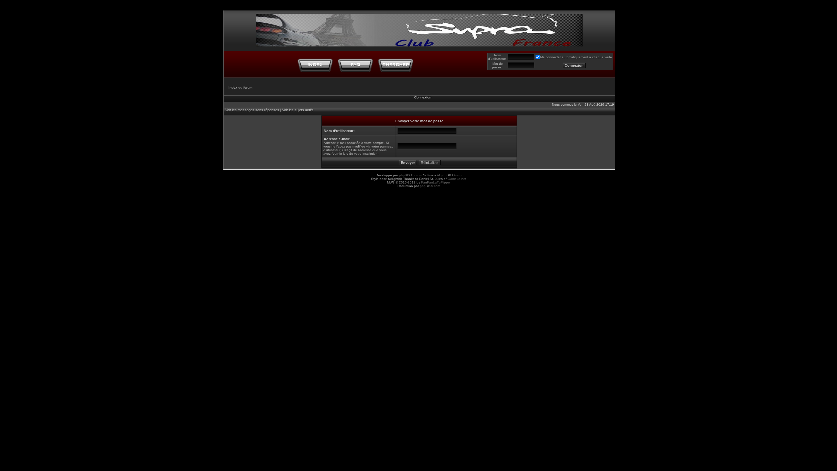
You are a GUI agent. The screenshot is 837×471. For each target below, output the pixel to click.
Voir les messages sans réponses (252, 110)
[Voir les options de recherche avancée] (396, 65)
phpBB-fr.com (430, 186)
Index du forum (240, 87)
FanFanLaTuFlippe (435, 182)
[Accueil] (315, 65)
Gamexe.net (457, 179)
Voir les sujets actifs (298, 110)
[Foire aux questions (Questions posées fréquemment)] (355, 65)
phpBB (404, 175)
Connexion (422, 97)
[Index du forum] (419, 28)
